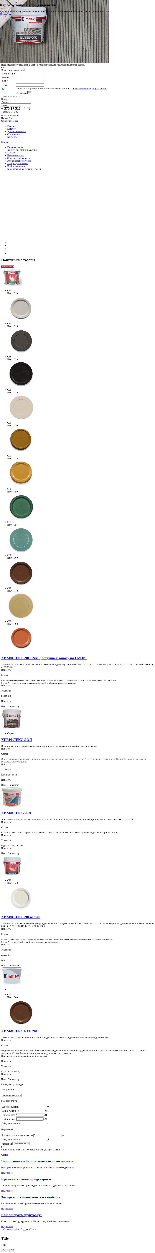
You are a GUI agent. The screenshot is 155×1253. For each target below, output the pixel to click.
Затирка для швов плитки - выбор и (31, 1197)
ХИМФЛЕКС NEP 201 (19, 1031)
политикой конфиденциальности (90, 88)
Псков (4, 99)
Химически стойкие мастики (22, 150)
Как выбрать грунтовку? (21, 1215)
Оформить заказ (9, 121)
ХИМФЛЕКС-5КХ (16, 813)
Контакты (12, 137)
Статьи (4, 1154)
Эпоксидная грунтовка (19, 160)
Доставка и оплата (16, 131)
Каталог (11, 128)
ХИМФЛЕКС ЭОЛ (16, 740)
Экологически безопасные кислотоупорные (37, 1161)
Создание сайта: (11, 1229)
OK (12, 1250)
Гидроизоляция (15, 147)
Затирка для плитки (17, 163)
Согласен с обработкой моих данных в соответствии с (61, 88)
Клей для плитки (16, 166)
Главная (11, 126)
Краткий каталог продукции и (26, 1179)
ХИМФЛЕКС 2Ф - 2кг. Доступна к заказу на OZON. (44, 658)
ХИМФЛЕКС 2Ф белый (20, 917)
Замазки (11, 152)
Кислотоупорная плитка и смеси (24, 169)
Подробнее (43, 14)
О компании (13, 134)
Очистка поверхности (18, 158)
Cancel (5, 1250)
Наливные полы (15, 155)
